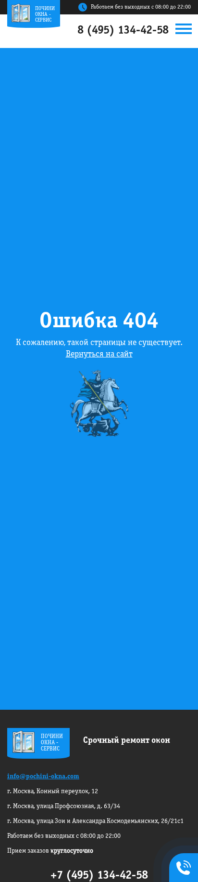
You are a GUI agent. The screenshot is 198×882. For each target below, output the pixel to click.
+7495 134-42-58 (181, 868)
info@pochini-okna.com (43, 777)
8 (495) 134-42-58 (123, 30)
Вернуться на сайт (99, 354)
